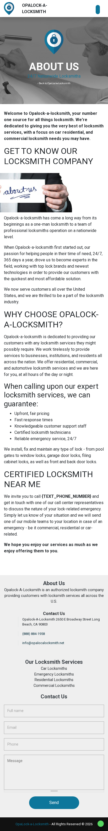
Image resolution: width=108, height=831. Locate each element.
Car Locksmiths (54, 668)
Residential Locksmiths (54, 680)
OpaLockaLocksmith (59, 83)
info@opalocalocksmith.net (43, 643)
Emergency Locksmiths (54, 674)
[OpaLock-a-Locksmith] (9, 8)
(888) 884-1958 (33, 634)
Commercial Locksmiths (54, 685)
